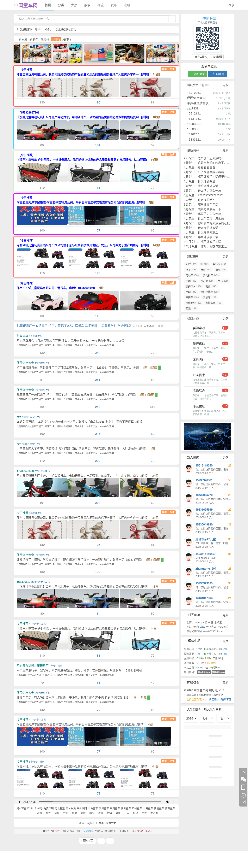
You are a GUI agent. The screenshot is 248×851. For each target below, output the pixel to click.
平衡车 (192, 297)
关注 (144, 813)
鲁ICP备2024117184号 (30, 808)
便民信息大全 (196, 98)
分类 (60, 5)
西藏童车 (170, 808)
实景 (56, 813)
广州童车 (137, 808)
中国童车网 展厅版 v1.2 (209, 690)
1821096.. (193, 92)
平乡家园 (82, 808)
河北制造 (60, 808)
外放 (191, 264)
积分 (135, 813)
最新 (118, 813)
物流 (100, 5)
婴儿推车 (211, 275)
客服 (91, 813)
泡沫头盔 (213, 302)
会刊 (65, 813)
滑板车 (209, 297)
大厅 (73, 5)
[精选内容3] (32, 53)
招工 (191, 269)
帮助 (74, 813)
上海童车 (148, 808)
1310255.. (193, 134)
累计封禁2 (212, 662)
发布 (113, 5)
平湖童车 (115, 808)
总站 (109, 813)
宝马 (223, 280)
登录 (230, 5)
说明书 (154, 813)
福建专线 (193, 302)
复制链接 (217, 56)
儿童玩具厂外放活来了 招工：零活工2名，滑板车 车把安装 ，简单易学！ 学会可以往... (90, 325)
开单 (126, 813)
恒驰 (191, 280)
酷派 (191, 308)
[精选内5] (63, 53)
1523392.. (193, 123)
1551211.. (193, 113)
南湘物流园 (210, 291)
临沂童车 (126, 808)
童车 (220, 269)
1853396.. (193, 129)
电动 (191, 291)
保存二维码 (201, 56)
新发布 (34, 39)
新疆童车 (159, 808)
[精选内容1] (94, 53)
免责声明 (49, 808)
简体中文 (111, 823)
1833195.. (193, 118)
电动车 (192, 275)
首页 (47, 5)
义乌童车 (93, 808)
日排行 (56, 39)
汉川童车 (104, 808)
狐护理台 (193, 286)
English (90, 823)
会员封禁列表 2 (195, 699)
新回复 (23, 39)
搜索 (87, 5)
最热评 (45, 39)
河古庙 (207, 280)
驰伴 (211, 286)
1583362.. (193, 139)
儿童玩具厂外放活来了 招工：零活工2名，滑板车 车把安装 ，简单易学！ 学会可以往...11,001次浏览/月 (65, 345)
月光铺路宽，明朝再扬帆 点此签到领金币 (46, 29)
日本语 (100, 823)
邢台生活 (71, 808)
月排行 (66, 39)
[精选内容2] (125, 53)
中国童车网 (26, 5)
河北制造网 (205, 694)
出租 (206, 269)
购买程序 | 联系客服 (220, 699)
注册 (126, 5)
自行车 (219, 264)
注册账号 (218, 74)
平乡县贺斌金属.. (198, 103)
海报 (39, 813)
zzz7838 (192, 108)
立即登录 (199, 74)
